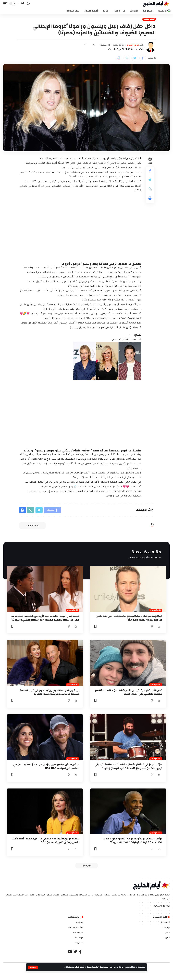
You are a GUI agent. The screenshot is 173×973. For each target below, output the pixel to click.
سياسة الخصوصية (97, 967)
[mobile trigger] (6, 3)
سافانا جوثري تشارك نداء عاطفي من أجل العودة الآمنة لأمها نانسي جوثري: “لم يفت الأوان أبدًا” (45, 840)
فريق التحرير (133, 45)
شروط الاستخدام (75, 967)
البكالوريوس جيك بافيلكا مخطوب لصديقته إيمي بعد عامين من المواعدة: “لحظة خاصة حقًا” (129, 618)
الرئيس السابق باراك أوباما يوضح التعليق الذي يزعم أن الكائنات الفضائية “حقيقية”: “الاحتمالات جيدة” (132, 840)
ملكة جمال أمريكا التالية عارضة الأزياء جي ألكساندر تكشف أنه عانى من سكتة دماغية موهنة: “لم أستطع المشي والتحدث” (45, 618)
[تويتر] (75, 951)
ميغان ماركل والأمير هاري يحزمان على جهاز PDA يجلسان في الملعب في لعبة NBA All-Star (46, 766)
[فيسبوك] (80, 951)
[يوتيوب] (70, 951)
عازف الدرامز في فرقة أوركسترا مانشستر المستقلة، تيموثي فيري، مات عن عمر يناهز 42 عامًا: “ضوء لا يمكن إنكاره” (128, 766)
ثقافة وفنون (149, 19)
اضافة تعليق (118, 45)
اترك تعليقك (31, 525)
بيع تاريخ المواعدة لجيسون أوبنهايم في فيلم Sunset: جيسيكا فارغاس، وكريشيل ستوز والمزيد (49, 692)
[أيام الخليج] (156, 3)
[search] (28, 3)
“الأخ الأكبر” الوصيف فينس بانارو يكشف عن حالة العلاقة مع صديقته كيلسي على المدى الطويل (128, 692)
